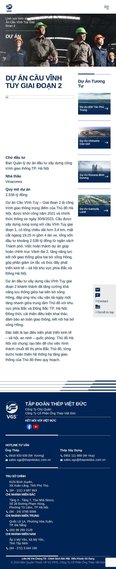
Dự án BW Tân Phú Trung (92, 108)
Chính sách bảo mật (59, 558)
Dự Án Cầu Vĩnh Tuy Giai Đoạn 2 (23, 22)
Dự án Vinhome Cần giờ (89, 142)
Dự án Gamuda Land (89, 210)
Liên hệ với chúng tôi (34, 558)
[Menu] (106, 7)
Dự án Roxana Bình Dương (92, 177)
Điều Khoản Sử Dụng (82, 558)
